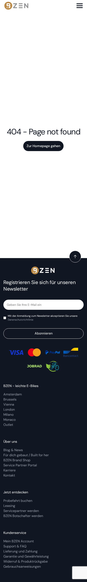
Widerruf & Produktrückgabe (25, 561)
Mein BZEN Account (19, 541)
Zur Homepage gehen (43, 146)
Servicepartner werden (21, 511)
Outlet (8, 424)
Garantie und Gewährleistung (26, 556)
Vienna (8, 404)
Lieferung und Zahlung (20, 551)
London (9, 409)
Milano (8, 414)
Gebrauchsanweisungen (22, 566)
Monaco (9, 419)
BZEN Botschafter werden (23, 516)
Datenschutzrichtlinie (20, 319)
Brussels (9, 399)
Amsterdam (12, 394)
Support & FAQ (14, 546)
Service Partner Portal (20, 465)
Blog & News (13, 450)
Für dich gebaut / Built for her (26, 455)
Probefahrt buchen (17, 500)
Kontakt (9, 475)
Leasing (9, 505)
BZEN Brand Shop (16, 460)
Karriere (9, 470)
